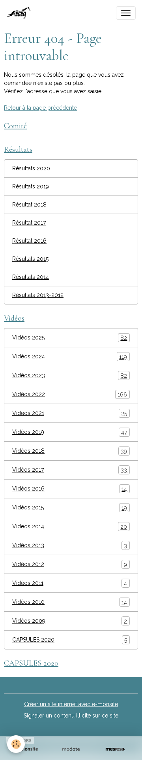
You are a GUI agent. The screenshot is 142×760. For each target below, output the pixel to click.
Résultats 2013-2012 (38, 295)
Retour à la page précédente (40, 108)
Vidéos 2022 (69, 394)
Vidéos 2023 (69, 375)
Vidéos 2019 (69, 432)
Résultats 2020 (31, 168)
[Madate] (71, 749)
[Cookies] (16, 744)
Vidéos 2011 (69, 583)
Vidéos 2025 (69, 337)
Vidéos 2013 (69, 545)
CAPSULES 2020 (69, 639)
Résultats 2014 (30, 277)
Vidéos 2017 (69, 470)
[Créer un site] (27, 749)
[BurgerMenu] (126, 13)
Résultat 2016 (29, 241)
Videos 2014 (69, 526)
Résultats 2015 (30, 259)
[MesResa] (115, 749)
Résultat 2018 (29, 204)
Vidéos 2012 (69, 564)
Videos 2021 (69, 413)
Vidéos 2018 (69, 451)
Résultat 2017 (29, 223)
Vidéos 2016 (69, 488)
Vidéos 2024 (69, 356)
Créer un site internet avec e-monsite (71, 704)
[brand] (21, 13)
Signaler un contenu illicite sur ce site (71, 715)
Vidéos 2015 (69, 507)
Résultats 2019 (30, 186)
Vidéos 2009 (69, 621)
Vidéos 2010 (69, 602)
